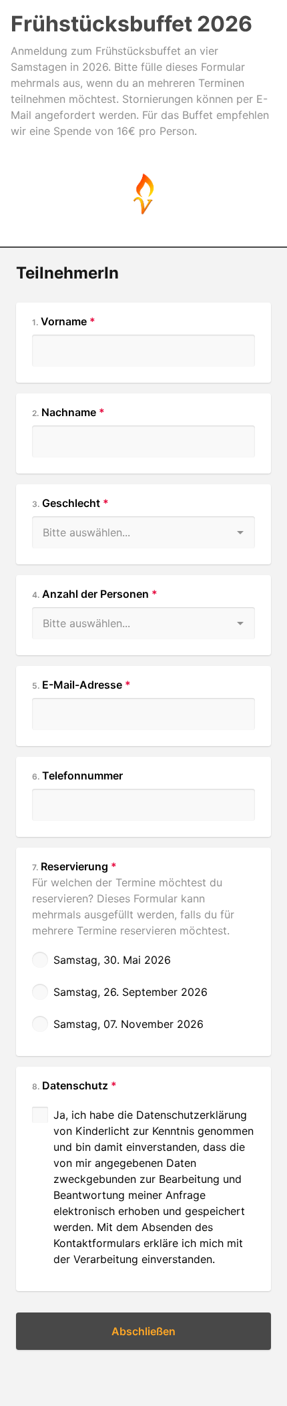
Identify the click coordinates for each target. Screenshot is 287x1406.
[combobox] (143, 524)
